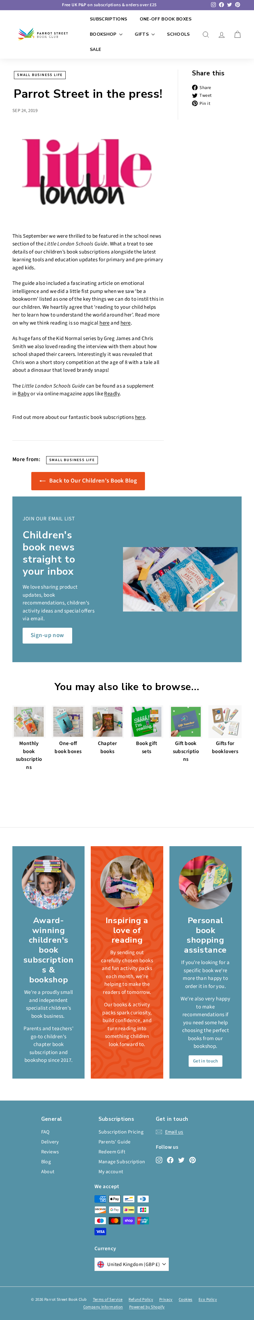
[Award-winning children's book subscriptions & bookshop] (48, 882)
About (48, 1171)
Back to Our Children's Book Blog (92, 481)
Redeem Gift (112, 1151)
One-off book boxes (165, 19)
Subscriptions (108, 19)
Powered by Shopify (147, 1307)
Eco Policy (208, 1299)
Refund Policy (141, 1299)
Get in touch (205, 1061)
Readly (112, 393)
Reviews (50, 1151)
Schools (178, 34)
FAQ (45, 1132)
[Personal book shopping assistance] (205, 882)
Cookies (185, 1299)
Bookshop (104, 34)
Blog (46, 1161)
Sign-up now (47, 635)
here (104, 323)
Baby (23, 393)
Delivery (50, 1141)
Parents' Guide (115, 1141)
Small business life (40, 75)
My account (111, 1171)
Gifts (142, 34)
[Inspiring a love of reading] (127, 882)
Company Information (103, 1307)
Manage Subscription (122, 1161)
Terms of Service (108, 1299)
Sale (95, 49)
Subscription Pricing (121, 1132)
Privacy (166, 1299)
